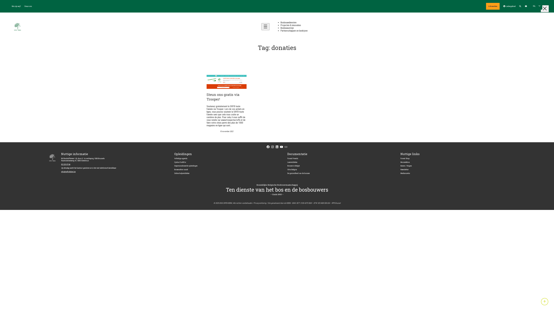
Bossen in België (293, 166)
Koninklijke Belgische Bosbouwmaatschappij (277, 185)
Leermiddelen (292, 162)
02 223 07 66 (65, 164)
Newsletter (404, 169)
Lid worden (492, 6)
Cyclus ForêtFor (180, 162)
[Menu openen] (265, 26)
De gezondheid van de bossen (298, 173)
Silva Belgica (292, 169)
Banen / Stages (406, 166)
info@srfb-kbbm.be (68, 172)
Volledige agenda (180, 158)
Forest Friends (292, 158)
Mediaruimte (405, 173)
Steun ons (28, 6)
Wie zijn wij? (16, 6)
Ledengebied (510, 6)
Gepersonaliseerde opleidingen (186, 166)
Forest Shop (405, 158)
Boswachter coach (181, 169)
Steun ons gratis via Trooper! (223, 97)
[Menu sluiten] (545, 8)
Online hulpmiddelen (181, 173)
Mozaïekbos (405, 162)
